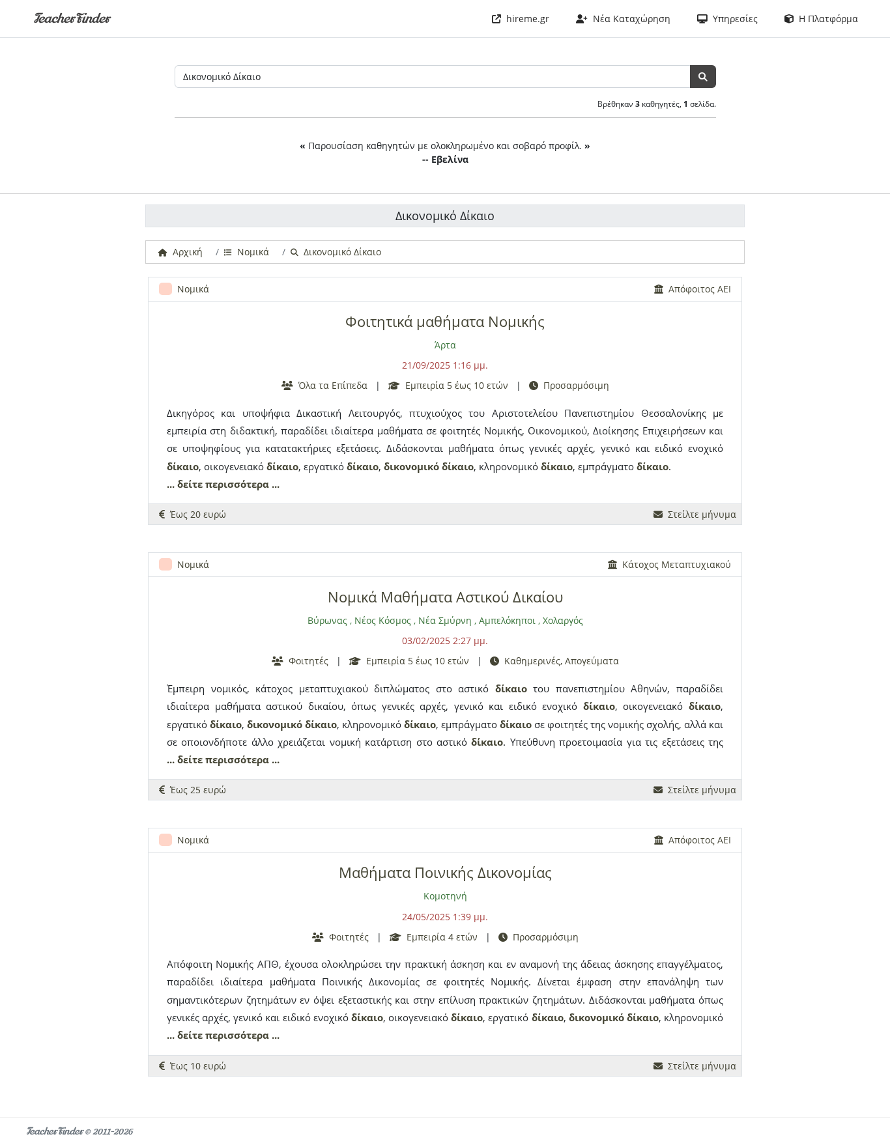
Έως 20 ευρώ (195, 514)
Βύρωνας (327, 620)
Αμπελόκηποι (507, 620)
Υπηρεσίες (733, 18)
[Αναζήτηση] (703, 76)
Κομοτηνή (445, 896)
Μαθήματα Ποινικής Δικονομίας (445, 872)
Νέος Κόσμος (382, 620)
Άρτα (445, 345)
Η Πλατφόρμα (826, 18)
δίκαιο (183, 466)
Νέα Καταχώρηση (629, 18)
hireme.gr (525, 18)
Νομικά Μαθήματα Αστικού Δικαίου (445, 596)
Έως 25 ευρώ (195, 789)
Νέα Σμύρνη (445, 620)
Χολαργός (563, 620)
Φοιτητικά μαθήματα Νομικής (445, 321)
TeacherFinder (71, 18)
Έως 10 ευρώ (195, 1066)
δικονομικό (411, 466)
